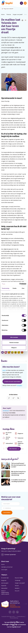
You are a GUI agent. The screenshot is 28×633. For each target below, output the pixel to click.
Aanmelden (6, 512)
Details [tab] (14, 288)
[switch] (24, 320)
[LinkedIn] (17, 612)
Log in (4, 370)
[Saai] (19, 352)
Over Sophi (4, 569)
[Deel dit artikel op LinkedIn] (18, 398)
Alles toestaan (14, 337)
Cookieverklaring (21, 616)
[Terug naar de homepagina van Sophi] (6, 3)
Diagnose (3, 580)
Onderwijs (17, 580)
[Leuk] (2, 352)
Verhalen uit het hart (7, 567)
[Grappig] (12, 352)
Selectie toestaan (14, 342)
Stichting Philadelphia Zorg (15, 606)
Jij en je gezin (4, 583)
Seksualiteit (4, 588)
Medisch (17, 588)
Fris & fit (17, 591)
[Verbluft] (15, 352)
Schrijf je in (6, 410)
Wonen (17, 585)
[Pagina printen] (22, 20)
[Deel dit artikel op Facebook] (9, 398)
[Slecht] (22, 352)
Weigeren (14, 347)
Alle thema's (13, 449)
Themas (8, 14)
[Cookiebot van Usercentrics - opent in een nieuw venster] (19, 284)
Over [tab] (23, 288)
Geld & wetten (5, 594)
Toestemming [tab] (5, 288)
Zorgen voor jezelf (17, 14)
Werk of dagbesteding (5, 591)
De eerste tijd (4, 578)
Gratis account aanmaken (12, 381)
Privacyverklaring (14, 618)
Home (3, 564)
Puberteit (3, 585)
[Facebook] (10, 612)
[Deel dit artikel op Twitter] (13, 398)
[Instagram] (14, 612)
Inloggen (19, 385)
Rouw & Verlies (19, 578)
